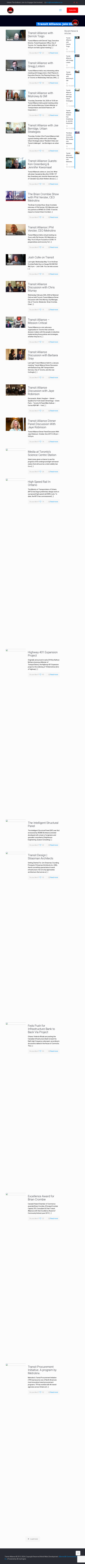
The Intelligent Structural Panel (43, 824)
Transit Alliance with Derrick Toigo (40, 34)
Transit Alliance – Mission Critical (39, 321)
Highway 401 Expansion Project (43, 654)
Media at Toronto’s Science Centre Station (42, 453)
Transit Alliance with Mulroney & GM (40, 94)
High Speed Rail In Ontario (39, 483)
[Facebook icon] (74, 3)
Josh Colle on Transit (41, 257)
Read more (54, 53)
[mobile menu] (60, 10)
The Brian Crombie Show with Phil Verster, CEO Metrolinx (43, 197)
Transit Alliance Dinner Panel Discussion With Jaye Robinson (42, 424)
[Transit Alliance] (10, 10)
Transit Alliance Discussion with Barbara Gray (43, 355)
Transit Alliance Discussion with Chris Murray (41, 287)
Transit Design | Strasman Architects (40, 856)
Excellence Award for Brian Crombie (41, 1198)
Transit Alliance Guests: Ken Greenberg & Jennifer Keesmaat (42, 164)
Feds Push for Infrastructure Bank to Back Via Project (41, 1029)
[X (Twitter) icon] (77, 3)
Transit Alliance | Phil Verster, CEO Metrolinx (42, 229)
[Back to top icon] (78, 1553)
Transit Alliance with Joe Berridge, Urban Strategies (43, 128)
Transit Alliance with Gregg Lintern (40, 64)
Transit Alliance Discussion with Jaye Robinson (41, 391)
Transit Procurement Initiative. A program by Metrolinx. (42, 1370)
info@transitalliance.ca (54, 2)
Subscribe (72, 10)
